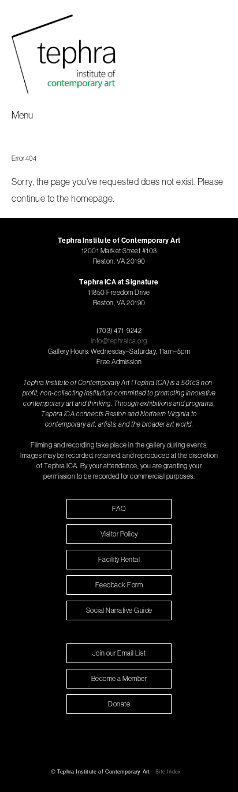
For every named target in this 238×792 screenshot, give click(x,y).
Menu (22, 114)
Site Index (168, 772)
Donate (119, 704)
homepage (92, 198)
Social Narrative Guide (119, 610)
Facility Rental (119, 559)
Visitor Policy (119, 534)
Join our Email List (119, 653)
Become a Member (119, 678)
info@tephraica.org (119, 341)
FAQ (119, 508)
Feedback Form (119, 585)
